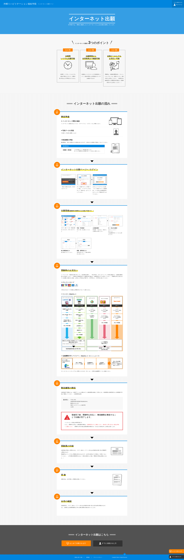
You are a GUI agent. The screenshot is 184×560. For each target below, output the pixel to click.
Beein (118, 557)
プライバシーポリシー (97, 557)
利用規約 (88, 557)
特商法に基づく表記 (78, 557)
